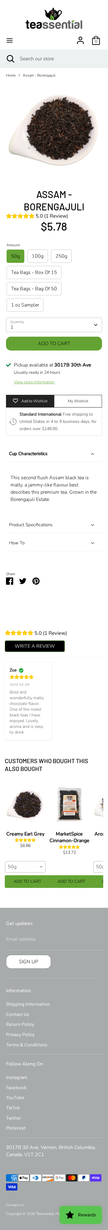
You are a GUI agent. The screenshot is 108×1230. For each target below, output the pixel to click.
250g (61, 256)
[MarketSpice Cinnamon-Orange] (69, 804)
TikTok (13, 1107)
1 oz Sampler (25, 305)
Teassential (45, 1213)
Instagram (16, 1077)
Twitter (13, 1118)
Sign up (28, 961)
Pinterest (16, 1128)
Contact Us (17, 1014)
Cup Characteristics (28, 454)
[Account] (80, 38)
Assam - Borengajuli (39, 75)
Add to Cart (27, 881)
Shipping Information (28, 1004)
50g (15, 256)
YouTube (15, 1097)
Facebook (16, 1087)
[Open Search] (9, 58)
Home (11, 75)
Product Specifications (30, 525)
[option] (54, 131)
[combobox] (25, 867)
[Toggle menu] (10, 40)
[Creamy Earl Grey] (25, 804)
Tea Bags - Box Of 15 (34, 272)
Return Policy (20, 1024)
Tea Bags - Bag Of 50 (34, 288)
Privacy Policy (20, 1034)
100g (38, 256)
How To (17, 543)
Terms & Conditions (26, 1044)
